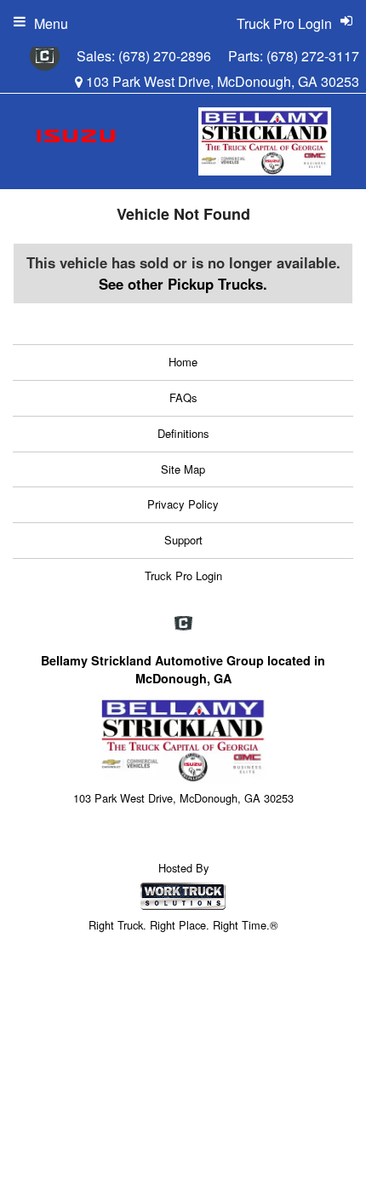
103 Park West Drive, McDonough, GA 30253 (221, 81)
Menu (51, 23)
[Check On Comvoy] (45, 56)
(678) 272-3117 (312, 56)
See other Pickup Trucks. (183, 283)
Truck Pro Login (183, 575)
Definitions (183, 433)
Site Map (183, 469)
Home (183, 362)
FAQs (183, 397)
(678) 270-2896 (164, 56)
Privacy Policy (183, 504)
